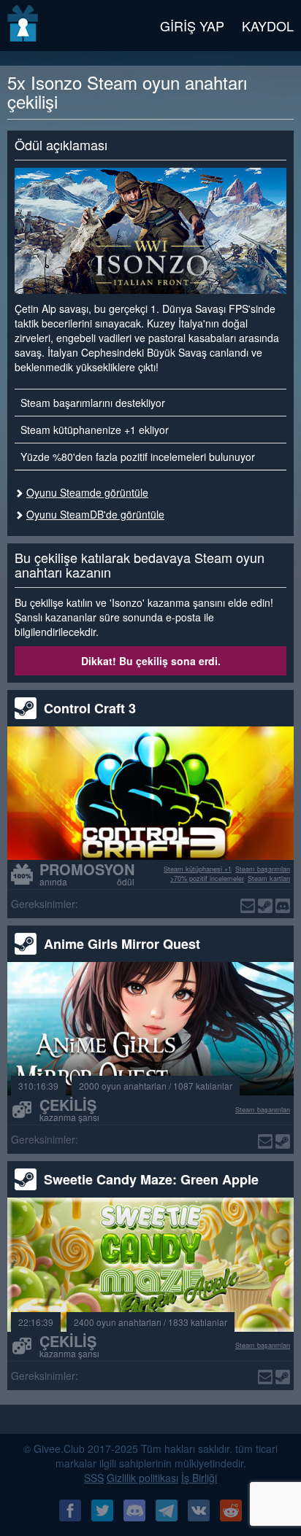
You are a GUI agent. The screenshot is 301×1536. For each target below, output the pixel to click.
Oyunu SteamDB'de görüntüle (95, 514)
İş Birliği (199, 1477)
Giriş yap (192, 25)
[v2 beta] (23, 25)
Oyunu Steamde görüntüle (87, 492)
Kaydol (268, 25)
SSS (94, 1477)
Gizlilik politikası (142, 1477)
